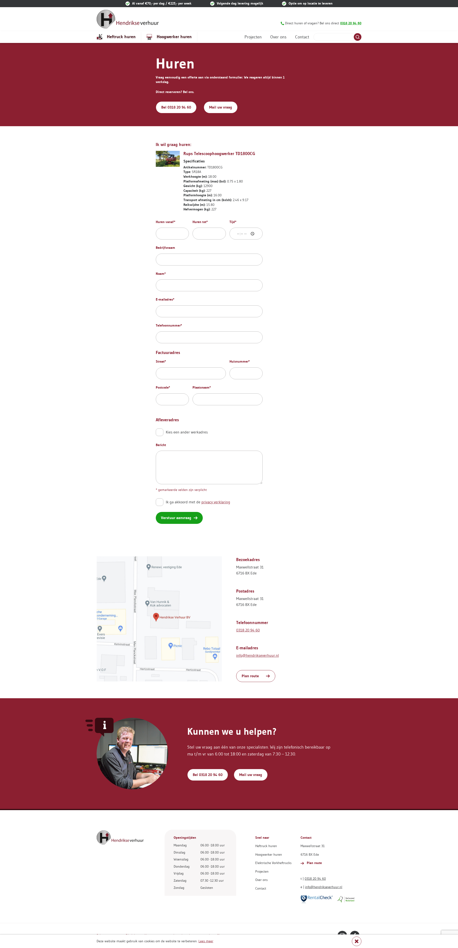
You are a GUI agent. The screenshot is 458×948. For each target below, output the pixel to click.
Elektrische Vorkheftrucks (273, 863)
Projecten (253, 37)
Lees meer (205, 941)
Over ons (278, 37)
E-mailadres (165, 299)
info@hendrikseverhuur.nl (257, 655)
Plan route (314, 863)
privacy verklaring (215, 502)
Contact (302, 37)
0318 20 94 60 (248, 630)
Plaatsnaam (202, 387)
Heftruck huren (121, 36)
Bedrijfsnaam (165, 247)
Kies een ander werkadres (187, 432)
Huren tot (200, 222)
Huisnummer (239, 361)
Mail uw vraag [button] (220, 107)
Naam (161, 273)
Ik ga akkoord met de (198, 502)
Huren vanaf (165, 222)
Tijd (232, 222)
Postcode (163, 387)
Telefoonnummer (169, 325)
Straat (161, 361)
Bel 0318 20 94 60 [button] (176, 107)
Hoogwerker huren (174, 36)
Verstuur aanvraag (176, 517)
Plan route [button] (250, 675)
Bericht (161, 445)
